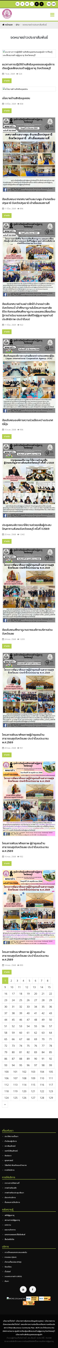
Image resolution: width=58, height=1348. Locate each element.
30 (5, 1006)
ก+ (27, 3)
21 (43, 993)
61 (28, 1032)
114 (24, 1084)
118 (6, 1091)
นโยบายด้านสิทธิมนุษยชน (16, 98)
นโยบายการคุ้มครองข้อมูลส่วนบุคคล (30, 1321)
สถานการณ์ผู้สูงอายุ (12, 1220)
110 (42, 1078)
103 (33, 1071)
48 (35, 1019)
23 (5, 1000)
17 (13, 993)
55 (35, 1026)
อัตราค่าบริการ (10, 1197)
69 (35, 1039)
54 (28, 1026)
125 (15, 1097)
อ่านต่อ (7, 80)
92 (50, 1058)
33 (28, 1006)
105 (51, 1071)
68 (28, 1039)
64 (50, 1032)
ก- (18, 3)
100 (6, 1071)
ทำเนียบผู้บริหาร (11, 1141)
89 (28, 1058)
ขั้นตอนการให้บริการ (12, 1202)
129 (51, 1097)
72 (5, 1045)
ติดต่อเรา (8, 1155)
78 (50, 1045)
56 (43, 1026)
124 (6, 1097)
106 (6, 1078)
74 (20, 1045)
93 (5, 1065)
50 (50, 1019)
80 (13, 1052)
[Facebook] (32, 1289)
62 (35, 1032)
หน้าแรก (9, 24)
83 (35, 1052)
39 (20, 1013)
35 (43, 1006)
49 (43, 1019)
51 (5, 1026)
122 (42, 1091)
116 (42, 1084)
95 (20, 1065)
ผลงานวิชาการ (10, 1229)
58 (5, 1032)
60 (20, 1032)
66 (13, 1039)
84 (43, 1052)
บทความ (8, 1225)
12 (26, 987)
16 (5, 993)
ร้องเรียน (8, 1266)
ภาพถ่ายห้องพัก (11, 1188)
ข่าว (17, 24)
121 (33, 1091)
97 (35, 1065)
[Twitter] (23, 1289)
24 (13, 1000)
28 (43, 1000)
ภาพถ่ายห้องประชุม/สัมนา (14, 1192)
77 (43, 1045)
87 (13, 1058)
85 (50, 1052)
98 (43, 1065)
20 (35, 993)
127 (33, 1097)
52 (13, 1026)
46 (20, 1019)
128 (42, 1097)
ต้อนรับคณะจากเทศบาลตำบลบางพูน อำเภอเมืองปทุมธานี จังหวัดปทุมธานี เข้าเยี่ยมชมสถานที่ (28, 201)
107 (15, 1078)
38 (13, 1013)
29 (50, 1000)
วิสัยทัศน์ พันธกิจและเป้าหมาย (16, 1165)
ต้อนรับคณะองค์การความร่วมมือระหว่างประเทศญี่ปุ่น (27, 422)
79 (5, 1052)
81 (20, 1052)
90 (35, 1058)
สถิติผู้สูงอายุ (9, 1215)
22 (50, 993)
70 (43, 1039)
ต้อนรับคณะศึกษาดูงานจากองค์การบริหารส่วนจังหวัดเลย (27, 632)
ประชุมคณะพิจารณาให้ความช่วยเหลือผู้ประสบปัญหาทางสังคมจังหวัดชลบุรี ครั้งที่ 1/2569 (26, 527)
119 (15, 1091)
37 (5, 1013)
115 (33, 1084)
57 (50, 1026)
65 (5, 1039)
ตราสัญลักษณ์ (10, 1146)
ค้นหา (7, 1281)
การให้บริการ (9, 1170)
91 (43, 1058)
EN (54, 3)
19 (28, 993)
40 (28, 1013)
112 (6, 1084)
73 (13, 1045)
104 (42, 1071)
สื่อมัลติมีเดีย (9, 1239)
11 (19, 987)
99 (50, 1065)
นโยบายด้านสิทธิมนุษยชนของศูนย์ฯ (29, 1334)
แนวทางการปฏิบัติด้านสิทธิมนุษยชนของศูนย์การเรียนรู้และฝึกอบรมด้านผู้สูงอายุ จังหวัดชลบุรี (28, 66)
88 (20, 1058)
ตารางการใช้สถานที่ (12, 1183)
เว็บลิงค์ (8, 1271)
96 (28, 1065)
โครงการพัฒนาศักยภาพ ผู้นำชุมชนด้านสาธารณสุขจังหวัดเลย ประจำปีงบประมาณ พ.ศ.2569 (25, 847)
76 (35, 1045)
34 (35, 1006)
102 (24, 1071)
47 (28, 1019)
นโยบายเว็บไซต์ (9, 1321)
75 (28, 1045)
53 (20, 1026)
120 (24, 1091)
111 (51, 1078)
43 (50, 1013)
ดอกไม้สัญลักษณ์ (11, 1150)
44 (5, 1019)
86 (5, 1058)
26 (28, 1000)
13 (34, 987)
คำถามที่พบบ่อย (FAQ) (13, 1262)
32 (20, 1006)
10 (11, 987)
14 (41, 987)
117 (51, 1084)
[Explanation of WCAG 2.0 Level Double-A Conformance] (32, 1298)
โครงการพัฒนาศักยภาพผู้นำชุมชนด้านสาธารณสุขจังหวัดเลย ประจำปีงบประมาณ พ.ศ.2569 (25, 738)
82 (28, 1052)
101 (15, 1071)
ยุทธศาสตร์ (9, 1160)
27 (35, 1000)
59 (13, 1032)
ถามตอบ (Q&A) (10, 1257)
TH (49, 3)
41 (35, 1013)
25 (20, 1000)
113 (15, 1084)
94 (13, 1065)
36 (50, 1006)
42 (43, 1013)
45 (13, 1019)
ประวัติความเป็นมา (11, 1136)
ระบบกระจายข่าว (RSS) (13, 1276)
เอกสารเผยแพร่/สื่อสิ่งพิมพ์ (15, 1234)
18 (20, 993)
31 (13, 1006)
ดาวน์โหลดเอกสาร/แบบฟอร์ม (16, 1252)
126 (24, 1097)
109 (33, 1078)
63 (43, 1032)
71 (50, 1039)
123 (51, 1091)
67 (20, 1039)
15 (49, 987)
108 (24, 1078)
